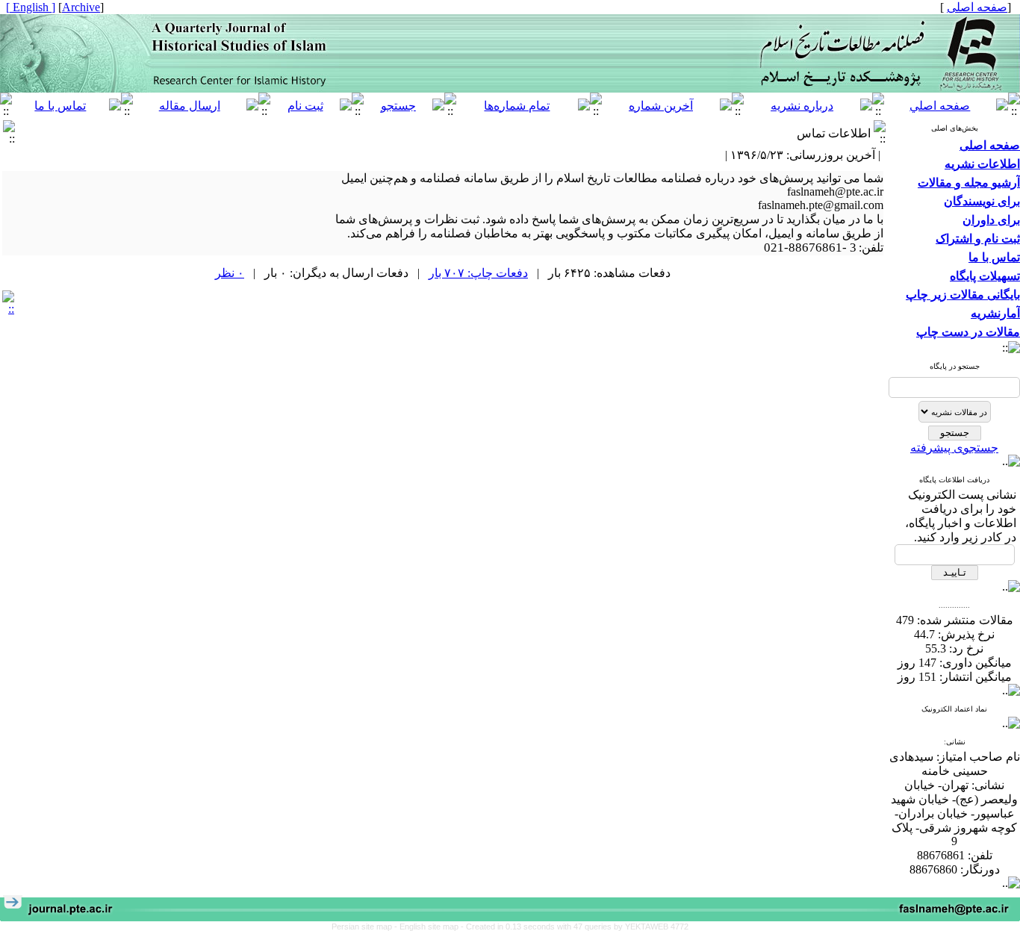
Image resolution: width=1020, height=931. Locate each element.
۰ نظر (229, 273)
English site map (430, 926)
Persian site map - (365, 926)
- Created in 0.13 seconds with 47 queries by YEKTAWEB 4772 (574, 926)
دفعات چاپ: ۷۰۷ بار (478, 273)
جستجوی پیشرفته (954, 447)
